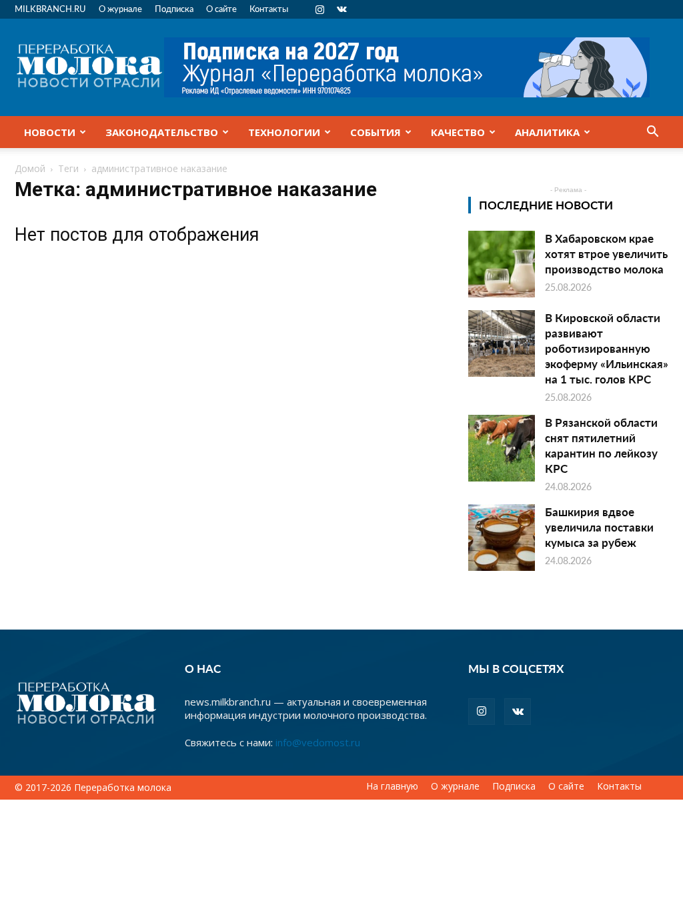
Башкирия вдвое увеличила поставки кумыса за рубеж (599, 527)
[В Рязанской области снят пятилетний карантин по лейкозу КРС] (501, 448)
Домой (30, 168)
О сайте (221, 8)
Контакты (268, 8)
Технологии (284, 132)
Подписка (174, 8)
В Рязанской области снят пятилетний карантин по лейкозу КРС (601, 445)
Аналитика (547, 132)
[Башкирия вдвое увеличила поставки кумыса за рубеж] (501, 537)
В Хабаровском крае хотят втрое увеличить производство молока (606, 253)
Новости (49, 132)
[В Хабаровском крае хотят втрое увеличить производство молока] (501, 264)
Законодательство (161, 132)
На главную (392, 786)
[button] (652, 132)
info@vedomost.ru (317, 742)
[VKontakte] (341, 9)
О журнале (120, 8)
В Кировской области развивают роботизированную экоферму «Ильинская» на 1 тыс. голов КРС (606, 348)
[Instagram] (319, 9)
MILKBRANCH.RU (50, 8)
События (375, 132)
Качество (458, 132)
